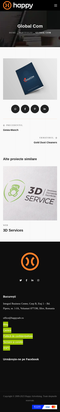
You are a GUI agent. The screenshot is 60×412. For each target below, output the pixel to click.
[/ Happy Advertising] (30, 262)
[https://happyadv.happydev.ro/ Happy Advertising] (18, 5)
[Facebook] (26, 280)
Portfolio (26, 33)
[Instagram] (38, 280)
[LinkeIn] (32, 280)
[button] (5, 324)
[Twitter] (20, 280)
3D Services (13, 230)
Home (12, 33)
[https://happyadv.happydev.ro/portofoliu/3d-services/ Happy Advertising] (30, 193)
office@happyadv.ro (13, 318)
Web (5, 225)
